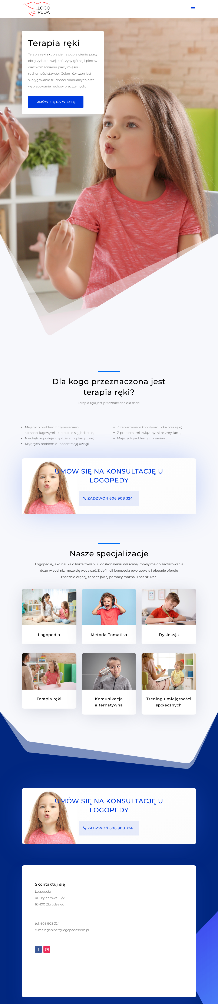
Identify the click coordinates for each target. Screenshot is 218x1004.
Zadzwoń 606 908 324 (110, 498)
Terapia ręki (49, 699)
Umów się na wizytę (56, 102)
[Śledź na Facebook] (38, 949)
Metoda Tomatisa (109, 634)
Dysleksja (169, 634)
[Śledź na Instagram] (46, 949)
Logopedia (49, 634)
